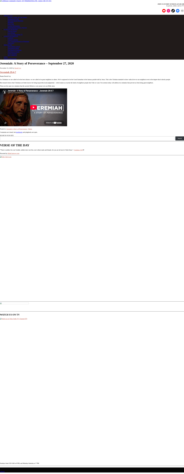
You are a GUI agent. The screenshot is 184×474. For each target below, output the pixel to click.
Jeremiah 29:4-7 (8, 72)
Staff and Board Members (15, 21)
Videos (30, 129)
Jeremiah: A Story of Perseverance (16, 129)
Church (2, 471)
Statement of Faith (13, 19)
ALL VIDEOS (12, 55)
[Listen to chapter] (83, 150)
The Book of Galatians (14, 50)
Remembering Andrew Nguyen (17, 27)
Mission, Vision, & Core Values (17, 17)
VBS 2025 (11, 43)
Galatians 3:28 (78, 150)
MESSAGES (8, 45)
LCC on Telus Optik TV (15, 34)
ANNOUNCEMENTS (11, 36)
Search (180, 138)
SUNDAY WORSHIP (11, 29)
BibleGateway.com (13, 153)
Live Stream (11, 33)
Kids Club (11, 24)
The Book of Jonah (13, 52)
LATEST (10, 38)
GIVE (6, 57)
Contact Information (14, 26)
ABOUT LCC (8, 15)
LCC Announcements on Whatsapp (18, 41)
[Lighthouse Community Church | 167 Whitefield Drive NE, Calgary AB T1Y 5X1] (25, 1)
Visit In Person (12, 31)
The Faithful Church (14, 46)
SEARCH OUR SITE (7, 135)
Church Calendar (13, 40)
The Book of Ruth (13, 48)
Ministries (11, 22)
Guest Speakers (12, 53)
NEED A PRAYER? (10, 59)
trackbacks (19, 132)
